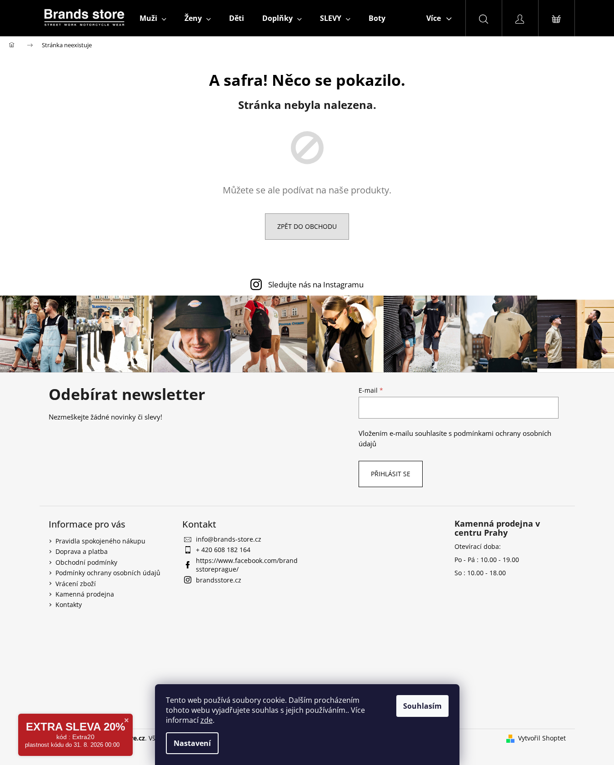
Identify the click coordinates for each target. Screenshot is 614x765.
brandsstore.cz (218, 580)
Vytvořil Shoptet (542, 738)
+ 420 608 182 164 (223, 549)
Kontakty (68, 604)
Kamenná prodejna (84, 594)
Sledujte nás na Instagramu (316, 284)
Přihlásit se (390, 473)
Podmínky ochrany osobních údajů (107, 572)
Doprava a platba (81, 551)
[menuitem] (152, 18)
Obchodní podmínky (86, 562)
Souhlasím (422, 706)
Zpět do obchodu (307, 226)
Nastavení (192, 743)
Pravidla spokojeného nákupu (100, 541)
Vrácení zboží (75, 583)
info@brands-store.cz (228, 539)
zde (206, 720)
